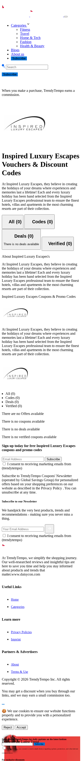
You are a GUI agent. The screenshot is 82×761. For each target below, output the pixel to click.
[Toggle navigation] (66, 16)
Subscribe (19, 58)
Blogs (15, 50)
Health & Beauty (32, 46)
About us (17, 54)
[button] (45, 24)
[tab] (12, 222)
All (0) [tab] (10, 394)
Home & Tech (30, 38)
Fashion (25, 42)
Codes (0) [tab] (12, 398)
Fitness (25, 29)
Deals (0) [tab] (12, 402)
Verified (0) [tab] (13, 406)
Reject (8, 727)
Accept (21, 727)
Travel (24, 34)
